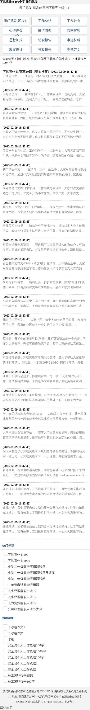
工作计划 (73, 21)
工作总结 (44, 21)
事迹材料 (73, 40)
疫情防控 (44, 30)
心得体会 (16, 30)
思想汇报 (16, 40)
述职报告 (44, 40)
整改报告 (44, 49)
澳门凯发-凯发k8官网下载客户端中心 (45, 7)
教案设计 (16, 49)
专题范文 (73, 49)
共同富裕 (73, 30)
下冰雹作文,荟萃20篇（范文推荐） (27, 71)
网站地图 (6, 708)
